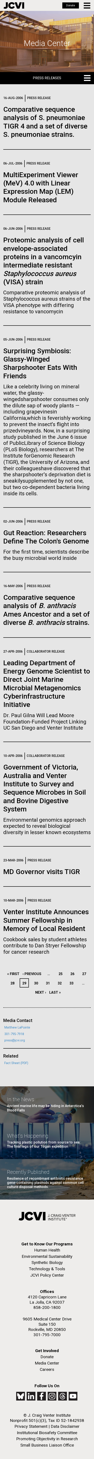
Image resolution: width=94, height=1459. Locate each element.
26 (73, 974)
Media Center (47, 1363)
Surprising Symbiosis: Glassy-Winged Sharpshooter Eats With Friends (40, 363)
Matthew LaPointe (17, 1027)
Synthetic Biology (47, 1262)
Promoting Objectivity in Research (47, 1438)
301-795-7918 (14, 1034)
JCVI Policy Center (47, 1275)
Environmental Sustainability (47, 1256)
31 (49, 983)
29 (25, 983)
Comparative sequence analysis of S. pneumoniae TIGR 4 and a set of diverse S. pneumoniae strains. (45, 122)
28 (13, 983)
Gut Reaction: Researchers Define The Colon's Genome (46, 537)
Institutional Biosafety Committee (47, 1432)
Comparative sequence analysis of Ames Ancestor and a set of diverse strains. (46, 610)
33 (73, 983)
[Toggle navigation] (87, 5)
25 (62, 974)
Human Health (47, 1250)
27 (85, 974)
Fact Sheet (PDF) (16, 1063)
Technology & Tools (47, 1268)
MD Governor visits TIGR (41, 872)
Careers (47, 1369)
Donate (70, 5)
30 (37, 983)
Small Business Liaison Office (47, 1445)
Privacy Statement (30, 1426)
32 (61, 983)
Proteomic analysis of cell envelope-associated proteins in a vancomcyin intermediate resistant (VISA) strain (43, 261)
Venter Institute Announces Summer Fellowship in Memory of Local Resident (46, 920)
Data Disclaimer (65, 1426)
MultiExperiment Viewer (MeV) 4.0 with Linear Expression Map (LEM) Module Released (40, 187)
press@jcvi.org (14, 1040)
